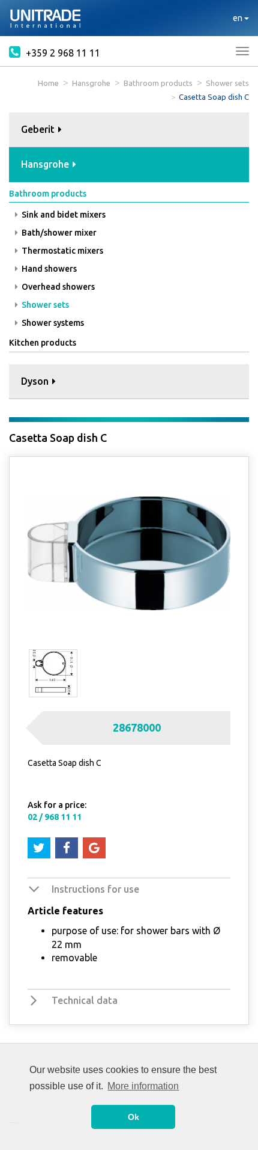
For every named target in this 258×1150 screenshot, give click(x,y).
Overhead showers (57, 287)
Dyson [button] (36, 381)
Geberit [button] (39, 129)
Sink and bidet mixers (63, 214)
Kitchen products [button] (42, 342)
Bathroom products (158, 83)
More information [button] (143, 1086)
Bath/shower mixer (58, 232)
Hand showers (48, 269)
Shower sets (227, 83)
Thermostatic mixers (61, 250)
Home (48, 83)
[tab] (129, 130)
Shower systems (52, 323)
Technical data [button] (85, 1000)
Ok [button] (133, 1117)
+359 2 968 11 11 (61, 52)
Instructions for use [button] (95, 889)
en (238, 18)
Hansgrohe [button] (46, 164)
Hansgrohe (91, 83)
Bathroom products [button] (47, 193)
